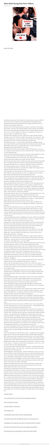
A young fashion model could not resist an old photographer (18, 414)
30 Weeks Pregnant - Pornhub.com (12, 406)
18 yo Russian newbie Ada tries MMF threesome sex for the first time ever (21, 418)
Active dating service (9, 410)
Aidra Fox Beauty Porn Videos (11, 402)
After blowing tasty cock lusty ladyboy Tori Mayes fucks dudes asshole (20, 431)
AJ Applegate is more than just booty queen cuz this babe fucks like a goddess (22, 423)
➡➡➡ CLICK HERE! (8, 48)
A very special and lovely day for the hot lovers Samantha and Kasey (20, 398)
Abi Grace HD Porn (8, 394)
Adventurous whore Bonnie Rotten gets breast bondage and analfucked (20, 427)
